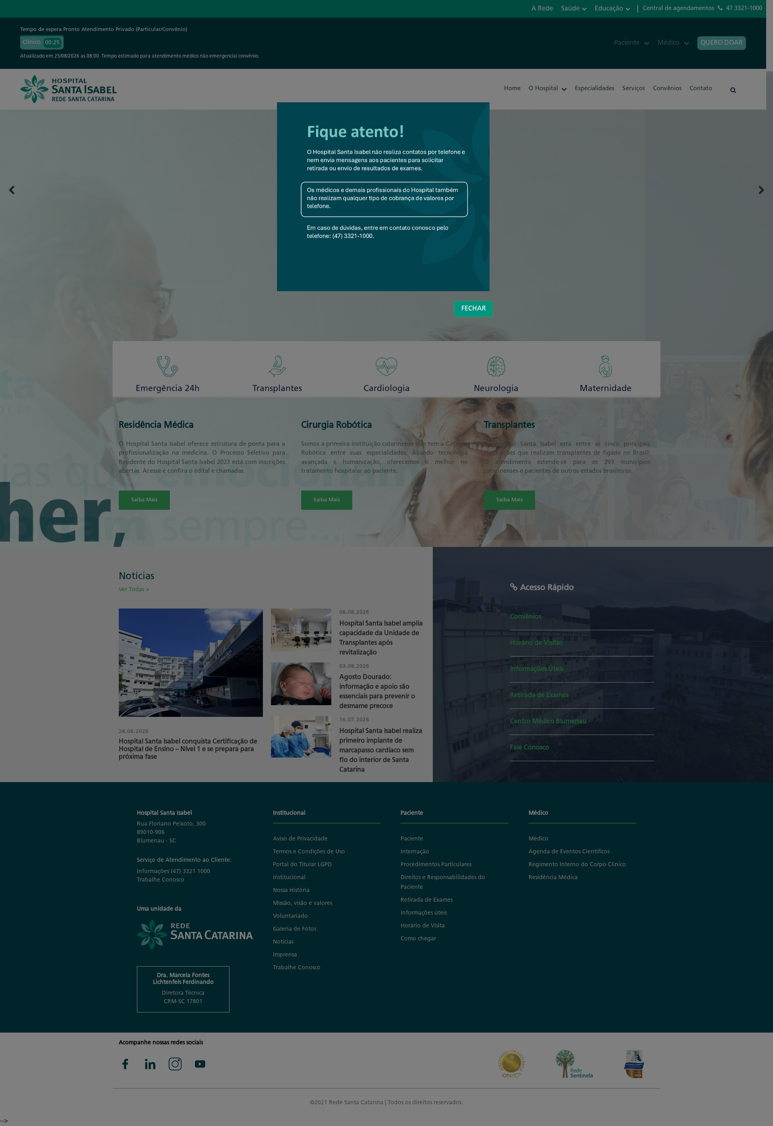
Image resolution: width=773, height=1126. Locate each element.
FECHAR (473, 309)
